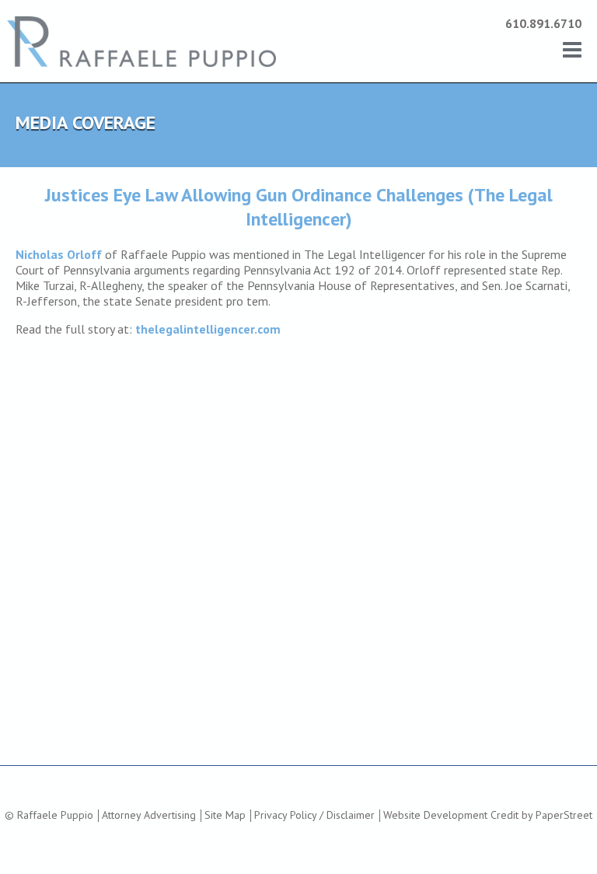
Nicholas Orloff (59, 254)
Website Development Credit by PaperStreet (487, 815)
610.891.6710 (543, 23)
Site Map (225, 815)
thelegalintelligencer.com (208, 329)
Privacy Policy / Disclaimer (314, 815)
